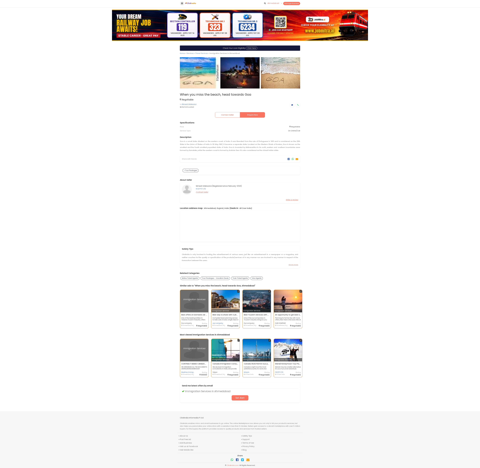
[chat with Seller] (292, 105)
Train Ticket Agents (240, 278)
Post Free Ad (185, 439)
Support (246, 439)
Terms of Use (248, 443)
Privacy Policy (248, 446)
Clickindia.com (233, 465)
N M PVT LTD (201, 189)
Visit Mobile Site (186, 450)
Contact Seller (227, 115)
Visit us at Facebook (189, 446)
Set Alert (240, 397)
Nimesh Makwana (189, 104)
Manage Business (291, 3)
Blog (244, 450)
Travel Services (201, 53)
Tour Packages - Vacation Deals (215, 278)
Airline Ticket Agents (190, 278)
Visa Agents (257, 278)
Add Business (186, 443)
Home (182, 53)
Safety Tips (247, 436)
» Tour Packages (190, 170)
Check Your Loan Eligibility (239, 48)
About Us (184, 436)
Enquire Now (252, 115)
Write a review (292, 199)
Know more (293, 265)
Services (190, 53)
